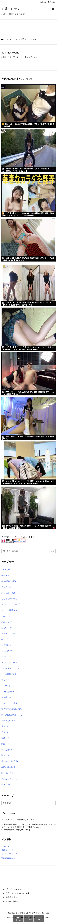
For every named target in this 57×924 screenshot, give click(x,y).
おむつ (6, 627)
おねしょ (6, 622)
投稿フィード (7, 850)
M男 (5, 575)
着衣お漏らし (9, 749)
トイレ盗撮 (8, 674)
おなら (6, 616)
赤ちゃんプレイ (10, 761)
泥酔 (5, 738)
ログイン (5, 846)
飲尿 (6, 784)
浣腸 (5, 744)
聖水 (5, 755)
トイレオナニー (10, 662)
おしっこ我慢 (9, 610)
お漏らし (8, 633)
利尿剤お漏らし (9, 691)
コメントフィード (9, 854)
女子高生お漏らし (11, 714)
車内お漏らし (8, 767)
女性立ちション (10, 720)
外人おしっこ (9, 703)
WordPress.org (8, 858)
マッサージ (7, 685)
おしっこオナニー (10, 604)
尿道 (4, 726)
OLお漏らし (9, 581)
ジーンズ (7, 651)
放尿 (5, 732)
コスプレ (6, 645)
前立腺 (6, 697)
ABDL (6, 569)
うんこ (6, 587)
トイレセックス (10, 668)
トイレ (6, 656)
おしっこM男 (9, 598)
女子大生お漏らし (11, 709)
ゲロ (4, 639)
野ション (7, 773)
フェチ (5, 680)
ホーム (6, 39)
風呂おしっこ (9, 778)
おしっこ (8, 593)
